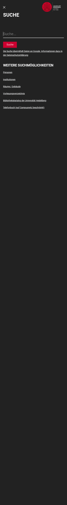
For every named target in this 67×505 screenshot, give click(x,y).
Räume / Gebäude (12, 86)
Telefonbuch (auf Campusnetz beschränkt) (23, 107)
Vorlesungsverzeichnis (14, 93)
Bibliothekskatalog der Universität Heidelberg (24, 100)
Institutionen (9, 79)
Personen (7, 72)
